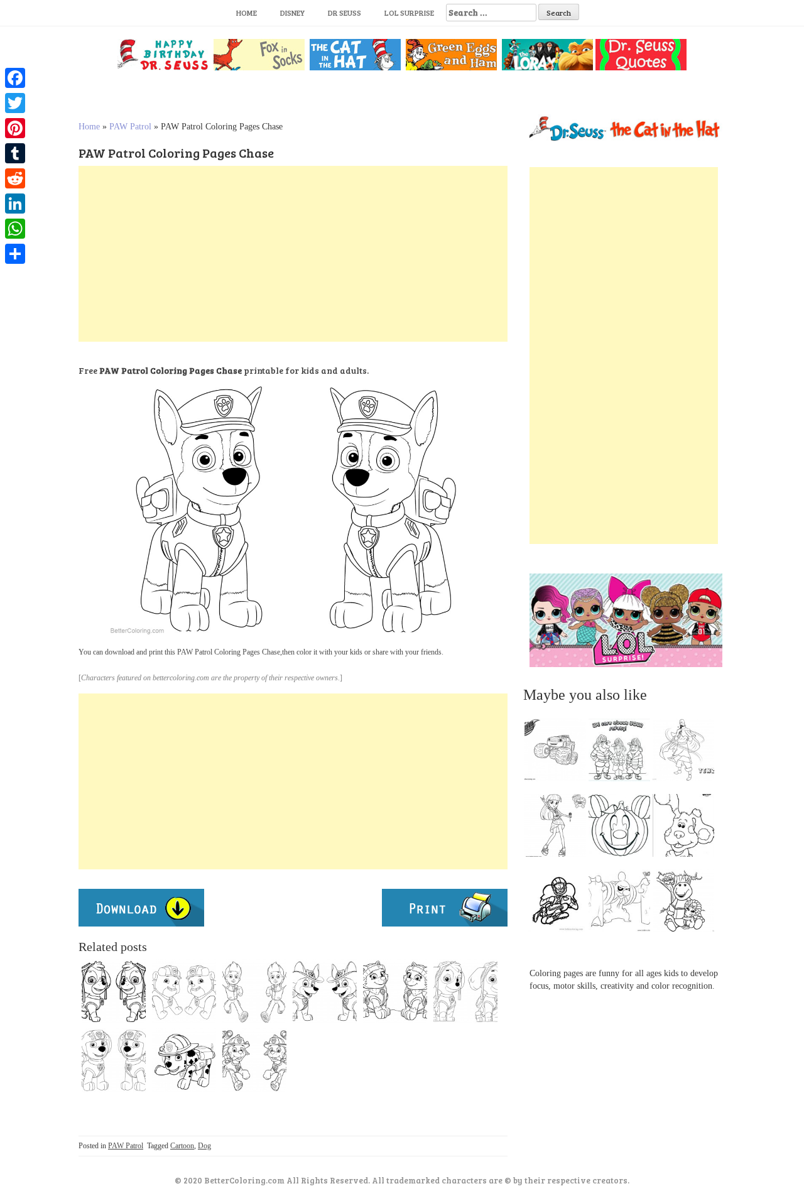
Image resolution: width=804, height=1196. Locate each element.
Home (246, 13)
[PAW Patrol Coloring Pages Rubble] (184, 991)
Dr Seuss (344, 13)
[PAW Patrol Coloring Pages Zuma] (113, 1060)
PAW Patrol (130, 126)
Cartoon (182, 1145)
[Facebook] (15, 77)
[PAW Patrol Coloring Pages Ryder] (254, 991)
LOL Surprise (409, 13)
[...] (559, 753)
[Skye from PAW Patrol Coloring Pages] (465, 991)
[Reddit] (15, 178)
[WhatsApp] (15, 228)
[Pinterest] (15, 128)
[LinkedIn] (15, 203)
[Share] (15, 253)
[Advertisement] (293, 254)
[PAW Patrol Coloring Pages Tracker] (324, 991)
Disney (292, 13)
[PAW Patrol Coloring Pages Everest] (395, 991)
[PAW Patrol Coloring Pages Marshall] (184, 1060)
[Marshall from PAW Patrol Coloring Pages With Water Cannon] (254, 1060)
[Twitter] (15, 103)
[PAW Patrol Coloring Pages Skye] (113, 991)
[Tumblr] (15, 153)
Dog (204, 1145)
